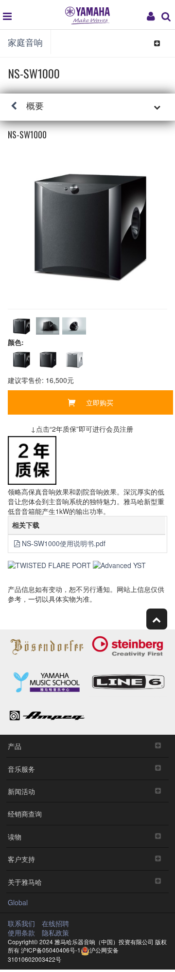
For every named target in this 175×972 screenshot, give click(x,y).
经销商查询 (25, 813)
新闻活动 (21, 791)
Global (18, 902)
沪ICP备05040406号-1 (51, 950)
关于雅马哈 (25, 882)
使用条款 (21, 932)
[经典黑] (48, 359)
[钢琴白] (74, 359)
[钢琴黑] (21, 359)
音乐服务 (21, 768)
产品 (14, 746)
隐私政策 (55, 932)
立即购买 (99, 402)
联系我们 (21, 923)
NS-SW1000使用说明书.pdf (63, 543)
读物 (14, 836)
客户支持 (21, 859)
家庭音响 (25, 42)
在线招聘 (55, 923)
